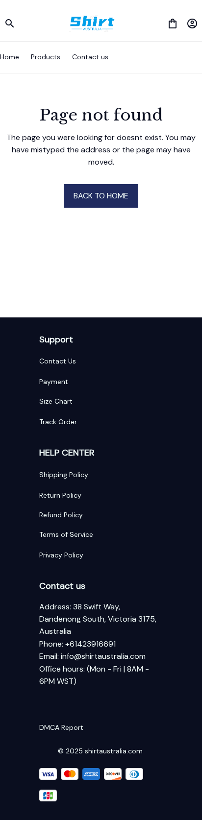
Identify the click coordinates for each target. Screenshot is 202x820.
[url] (103, 656)
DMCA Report (61, 727)
